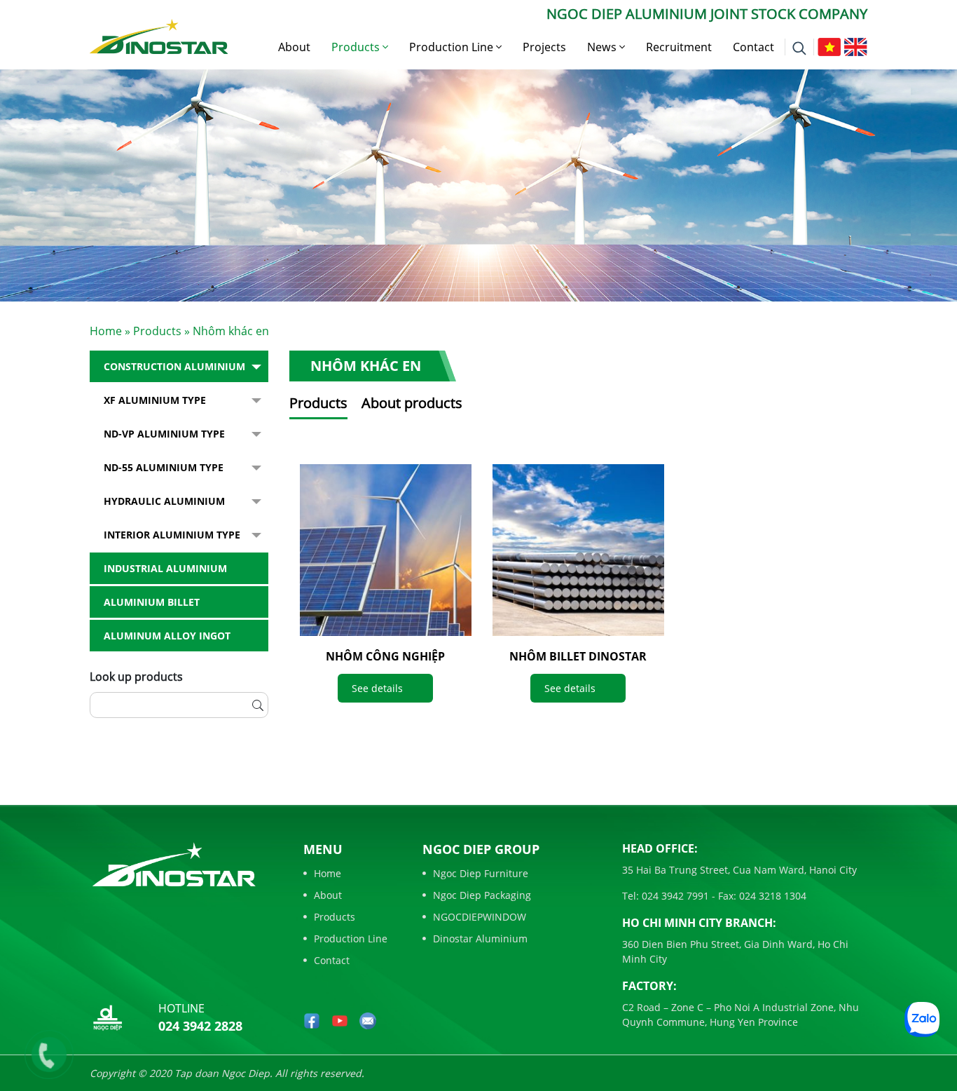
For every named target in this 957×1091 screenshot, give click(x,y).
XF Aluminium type (155, 400)
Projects (544, 47)
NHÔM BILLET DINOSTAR (578, 656)
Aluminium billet (152, 602)
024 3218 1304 (771, 895)
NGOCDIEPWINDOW (479, 916)
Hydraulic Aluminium (164, 501)
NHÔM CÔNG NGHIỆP (385, 656)
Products (357, 47)
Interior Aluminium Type (172, 534)
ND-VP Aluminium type (164, 433)
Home (106, 331)
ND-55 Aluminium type (163, 467)
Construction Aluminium (174, 366)
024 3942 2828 (200, 1025)
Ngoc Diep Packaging (482, 895)
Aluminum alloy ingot (167, 635)
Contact (753, 47)
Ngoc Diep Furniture (480, 873)
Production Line (452, 47)
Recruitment (679, 47)
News (603, 47)
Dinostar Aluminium (480, 938)
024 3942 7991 (674, 895)
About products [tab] (412, 402)
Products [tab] (318, 402)
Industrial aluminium (165, 568)
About (294, 47)
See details (377, 688)
